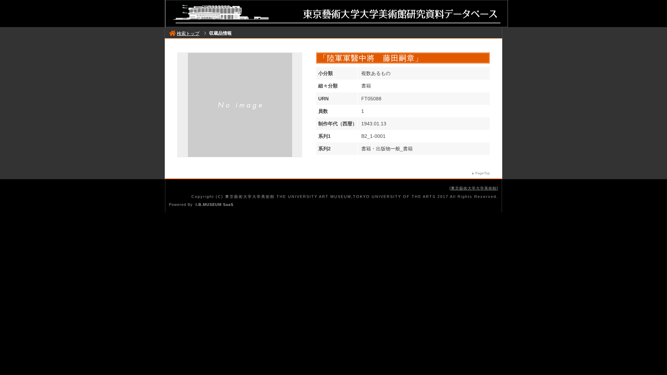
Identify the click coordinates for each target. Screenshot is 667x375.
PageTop (482, 173)
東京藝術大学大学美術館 (474, 188)
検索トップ (188, 33)
